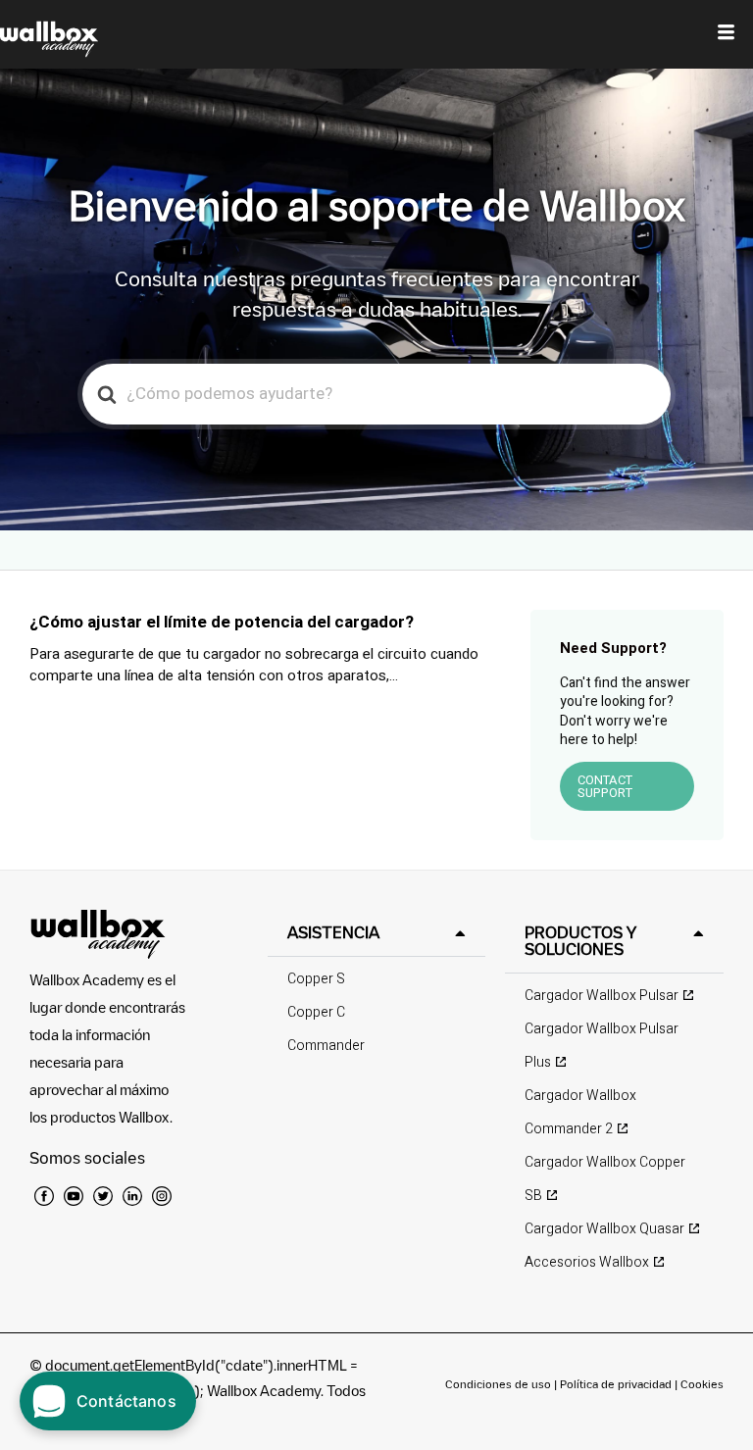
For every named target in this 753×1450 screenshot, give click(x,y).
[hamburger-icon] (726, 34)
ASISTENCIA (333, 932)
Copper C (316, 1012)
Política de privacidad (617, 1383)
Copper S (316, 979)
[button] (377, 933)
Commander (326, 1045)
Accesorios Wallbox (587, 1262)
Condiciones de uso (499, 1383)
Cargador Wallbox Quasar (604, 1229)
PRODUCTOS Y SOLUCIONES (580, 941)
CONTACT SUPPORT (604, 786)
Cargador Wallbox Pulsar (601, 995)
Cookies (702, 1383)
